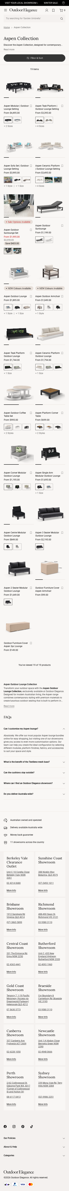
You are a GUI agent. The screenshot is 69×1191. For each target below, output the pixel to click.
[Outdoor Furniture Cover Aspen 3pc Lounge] (19, 623)
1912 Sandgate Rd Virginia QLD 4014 (16, 915)
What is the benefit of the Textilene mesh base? (27, 762)
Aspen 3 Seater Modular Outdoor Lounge (47, 534)
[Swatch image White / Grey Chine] (17, 120)
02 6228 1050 (14, 1051)
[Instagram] (14, 1126)
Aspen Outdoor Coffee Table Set (15, 414)
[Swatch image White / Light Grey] (17, 427)
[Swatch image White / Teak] (49, 427)
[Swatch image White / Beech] (26, 487)
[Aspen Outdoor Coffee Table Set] (19, 393)
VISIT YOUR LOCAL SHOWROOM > (17, 3)
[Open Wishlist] (54, 10)
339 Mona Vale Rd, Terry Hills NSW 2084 (50, 1084)
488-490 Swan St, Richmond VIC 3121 (48, 915)
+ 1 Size (20, 186)
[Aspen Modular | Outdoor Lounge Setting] (19, 86)
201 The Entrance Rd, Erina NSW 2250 (17, 955)
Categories (9, 1155)
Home (7, 27)
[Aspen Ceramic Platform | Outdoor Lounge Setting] (50, 146)
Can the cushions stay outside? (19, 772)
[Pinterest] (22, 1126)
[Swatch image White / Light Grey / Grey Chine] (49, 120)
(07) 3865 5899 (14, 922)
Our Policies (9, 1138)
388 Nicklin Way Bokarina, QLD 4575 (48, 873)
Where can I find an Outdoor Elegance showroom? (28, 783)
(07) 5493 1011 (46, 883)
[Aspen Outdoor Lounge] (19, 272)
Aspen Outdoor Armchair (47, 296)
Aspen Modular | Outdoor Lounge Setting (16, 107)
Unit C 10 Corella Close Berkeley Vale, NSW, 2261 (18, 875)
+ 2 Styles (8, 433)
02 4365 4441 (14, 964)
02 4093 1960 (45, 964)
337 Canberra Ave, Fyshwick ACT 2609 (16, 1042)
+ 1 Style (8, 186)
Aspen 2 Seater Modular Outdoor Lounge (16, 589)
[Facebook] (5, 1126)
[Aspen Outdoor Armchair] (50, 272)
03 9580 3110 (45, 922)
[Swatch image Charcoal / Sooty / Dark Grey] (58, 180)
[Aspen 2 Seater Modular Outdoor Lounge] (19, 568)
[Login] (47, 10)
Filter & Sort (37, 58)
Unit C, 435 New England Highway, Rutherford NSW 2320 (49, 956)
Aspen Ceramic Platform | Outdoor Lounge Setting (47, 167)
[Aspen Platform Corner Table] (50, 393)
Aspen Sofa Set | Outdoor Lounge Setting (16, 167)
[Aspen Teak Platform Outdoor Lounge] (19, 333)
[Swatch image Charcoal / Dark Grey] (26, 427)
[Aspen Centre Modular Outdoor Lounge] (19, 513)
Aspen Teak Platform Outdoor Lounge (14, 354)
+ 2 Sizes (8, 126)
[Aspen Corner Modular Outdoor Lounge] (19, 453)
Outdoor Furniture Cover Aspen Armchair (47, 589)
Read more (9, 49)
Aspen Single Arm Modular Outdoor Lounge (47, 474)
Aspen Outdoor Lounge (15, 296)
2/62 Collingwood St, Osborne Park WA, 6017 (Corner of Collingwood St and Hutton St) (18, 1087)
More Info (11, 890)
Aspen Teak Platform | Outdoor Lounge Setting (47, 107)
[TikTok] (31, 1126)
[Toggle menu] (5, 10)
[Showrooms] (63, 3)
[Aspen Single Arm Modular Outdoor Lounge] (50, 453)
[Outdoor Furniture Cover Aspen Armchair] (50, 568)
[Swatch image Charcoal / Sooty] (17, 180)
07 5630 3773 (14, 1009)
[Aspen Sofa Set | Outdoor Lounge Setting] (19, 146)
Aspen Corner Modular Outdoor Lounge (15, 474)
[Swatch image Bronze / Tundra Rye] (26, 180)
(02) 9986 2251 (46, 1097)
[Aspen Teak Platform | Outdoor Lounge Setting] (50, 86)
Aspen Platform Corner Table (46, 414)
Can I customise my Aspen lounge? (21, 728)
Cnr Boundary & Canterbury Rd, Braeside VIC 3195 (50, 998)
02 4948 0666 (45, 1051)
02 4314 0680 (14, 883)
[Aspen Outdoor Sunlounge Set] (19, 205)
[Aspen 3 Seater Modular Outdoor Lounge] (50, 513)
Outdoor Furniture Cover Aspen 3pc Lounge (16, 645)
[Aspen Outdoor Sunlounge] (50, 205)
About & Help (10, 1147)
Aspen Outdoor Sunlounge (42, 227)
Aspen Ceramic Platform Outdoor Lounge (47, 354)
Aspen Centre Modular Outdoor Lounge (15, 534)
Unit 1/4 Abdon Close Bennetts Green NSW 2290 (49, 1043)
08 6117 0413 (14, 1097)
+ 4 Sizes (39, 126)
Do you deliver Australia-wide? (18, 794)
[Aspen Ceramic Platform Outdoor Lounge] (50, 333)
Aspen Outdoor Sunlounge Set (11, 231)
